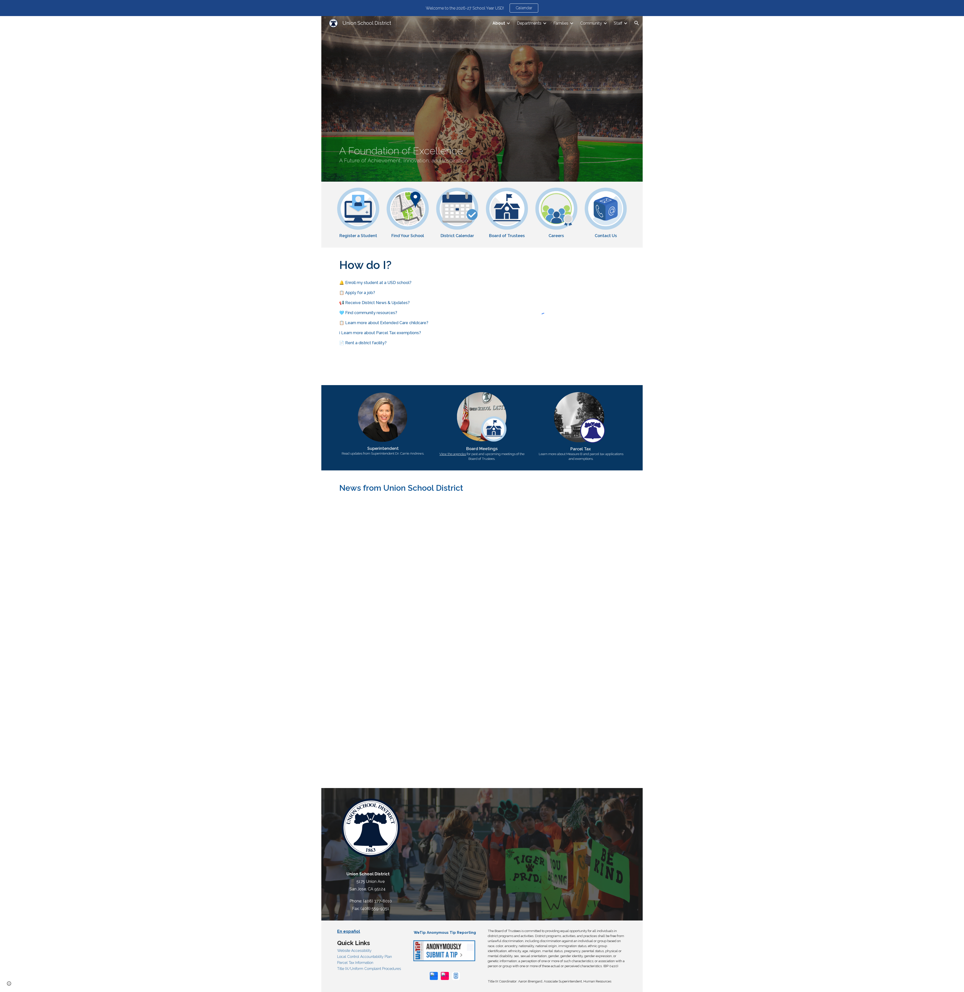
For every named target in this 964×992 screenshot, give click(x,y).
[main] (482, 154)
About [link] (499, 23)
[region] (482, 8)
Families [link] (560, 23)
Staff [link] (618, 23)
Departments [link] (529, 23)
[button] (637, 23)
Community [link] (591, 23)
